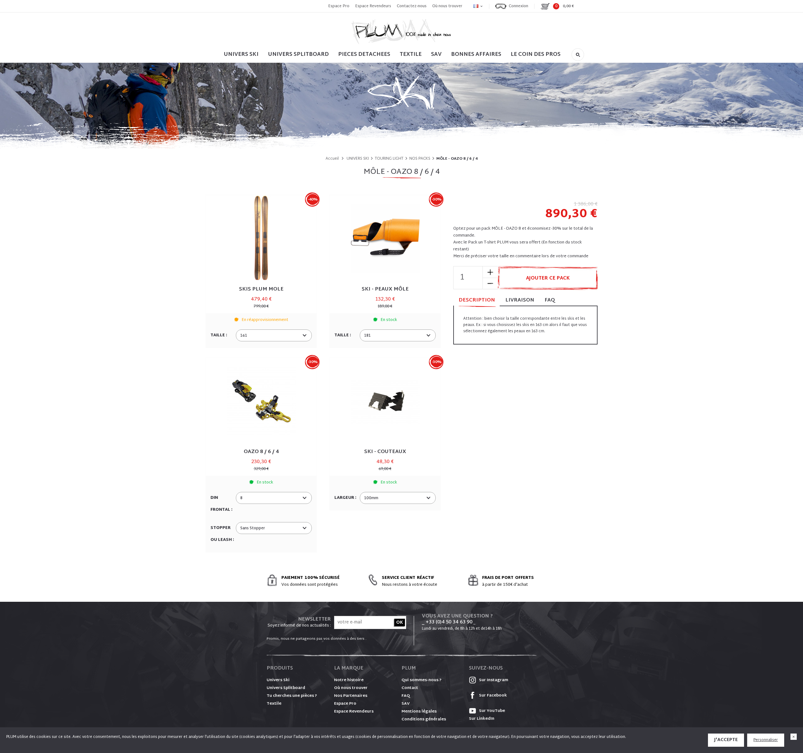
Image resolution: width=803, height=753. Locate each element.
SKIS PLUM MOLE (261, 289)
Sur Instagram (493, 680)
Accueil (332, 158)
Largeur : (345, 498)
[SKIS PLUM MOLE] (261, 238)
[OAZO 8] (261, 401)
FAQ (550, 300)
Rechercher (578, 54)
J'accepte (726, 740)
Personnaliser (765, 740)
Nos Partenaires (350, 696)
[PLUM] (401, 31)
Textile (274, 704)
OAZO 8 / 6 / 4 (261, 452)
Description (477, 300)
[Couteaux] (385, 401)
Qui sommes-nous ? (422, 680)
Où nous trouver (447, 6)
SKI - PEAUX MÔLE (385, 289)
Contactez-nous (412, 6)
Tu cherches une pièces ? (292, 696)
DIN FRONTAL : (221, 504)
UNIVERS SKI (241, 54)
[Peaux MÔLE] (385, 238)
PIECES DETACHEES (364, 54)
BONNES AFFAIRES (476, 54)
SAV (436, 54)
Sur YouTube (491, 711)
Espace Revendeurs (373, 6)
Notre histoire (349, 680)
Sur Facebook (492, 695)
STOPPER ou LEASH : (222, 534)
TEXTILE (411, 54)
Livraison (519, 300)
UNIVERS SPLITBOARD (298, 54)
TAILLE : (219, 335)
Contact (410, 688)
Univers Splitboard (286, 688)
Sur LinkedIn (481, 719)
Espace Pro (338, 6)
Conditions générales (424, 719)
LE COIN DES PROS (536, 54)
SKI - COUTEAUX (385, 452)
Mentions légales (419, 711)
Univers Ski (278, 680)
